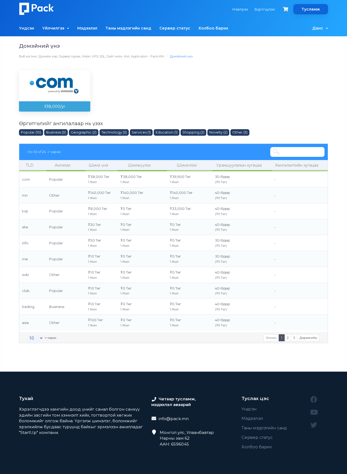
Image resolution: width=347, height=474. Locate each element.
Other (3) (240, 132)
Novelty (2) (218, 132)
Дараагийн (308, 338)
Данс (318, 28)
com (26, 179)
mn (25, 195)
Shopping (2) (193, 132)
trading (28, 306)
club (26, 290)
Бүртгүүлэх (265, 9)
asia (25, 322)
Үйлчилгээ (54, 28)
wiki (25, 274)
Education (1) (167, 132)
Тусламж (310, 9)
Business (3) (56, 132)
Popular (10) (31, 132)
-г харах (49, 338)
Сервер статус (174, 28)
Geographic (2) (84, 132)
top (25, 211)
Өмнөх (271, 338)
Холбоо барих (213, 28)
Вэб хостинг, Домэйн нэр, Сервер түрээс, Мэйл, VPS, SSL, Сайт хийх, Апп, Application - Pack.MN (91, 56)
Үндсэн (26, 28)
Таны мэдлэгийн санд (128, 28)
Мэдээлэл (87, 28)
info (25, 243)
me (25, 259)
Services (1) (141, 132)
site (25, 227)
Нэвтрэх (240, 9)
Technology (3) (114, 132)
